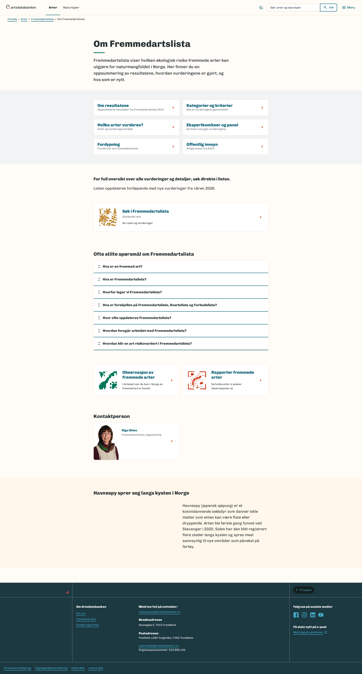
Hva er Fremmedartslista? (124, 279)
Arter (53, 7)
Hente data (78, 668)
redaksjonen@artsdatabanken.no (159, 612)
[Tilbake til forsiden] (21, 7)
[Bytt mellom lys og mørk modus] (261, 7)
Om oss (80, 613)
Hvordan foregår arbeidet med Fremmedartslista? (144, 331)
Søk (331, 7)
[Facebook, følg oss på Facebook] (296, 615)
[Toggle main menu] (348, 7)
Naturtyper (71, 7)
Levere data (95, 668)
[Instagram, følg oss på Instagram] (304, 615)
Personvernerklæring (17, 668)
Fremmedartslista (42, 19)
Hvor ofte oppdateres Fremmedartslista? (137, 318)
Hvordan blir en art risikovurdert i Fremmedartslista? (147, 343)
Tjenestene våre (86, 619)
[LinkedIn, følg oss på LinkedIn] (312, 615)
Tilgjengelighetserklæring (51, 668)
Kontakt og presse (87, 624)
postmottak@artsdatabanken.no (159, 645)
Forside (12, 19)
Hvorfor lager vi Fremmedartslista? (132, 292)
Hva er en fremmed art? (122, 266)
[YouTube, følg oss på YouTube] (321, 615)
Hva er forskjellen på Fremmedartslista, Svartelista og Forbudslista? (160, 305)
